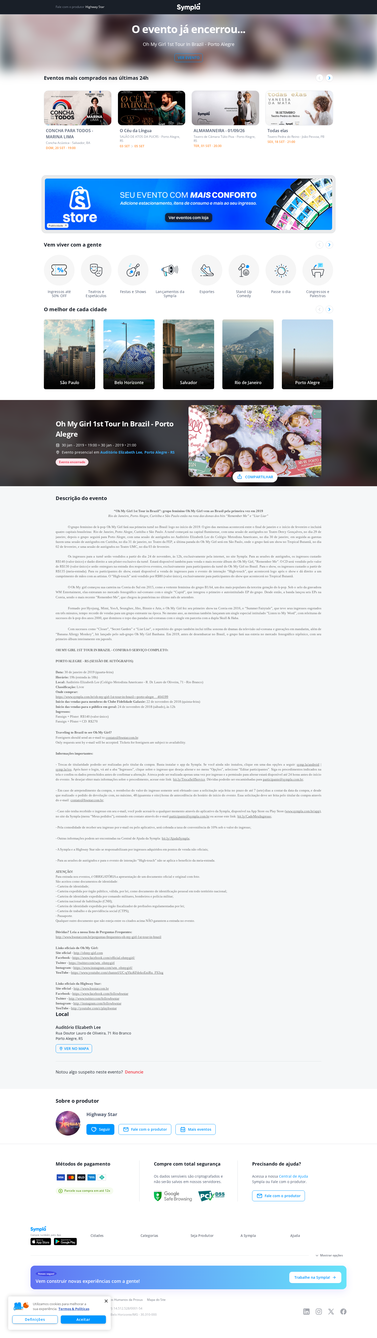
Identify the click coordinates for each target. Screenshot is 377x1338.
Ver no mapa (76, 1048)
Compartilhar (259, 476)
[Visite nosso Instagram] (319, 1311)
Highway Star (94, 7)
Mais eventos (199, 1129)
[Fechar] (106, 1301)
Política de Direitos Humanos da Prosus (115, 1299)
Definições (35, 1319)
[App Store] (41, 1241)
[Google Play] (65, 1241)
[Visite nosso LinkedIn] (306, 1311)
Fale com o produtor (149, 1129)
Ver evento (189, 57)
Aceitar (83, 1319)
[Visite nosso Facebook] (343, 1311)
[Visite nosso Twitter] (331, 1311)
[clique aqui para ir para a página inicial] (188, 7)
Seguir (104, 1129)
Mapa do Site (156, 1299)
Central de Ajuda (293, 1176)
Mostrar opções (331, 1255)
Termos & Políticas (73, 1308)
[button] (21, 1306)
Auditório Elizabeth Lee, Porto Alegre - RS (137, 452)
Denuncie (134, 1072)
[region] (59, 1313)
